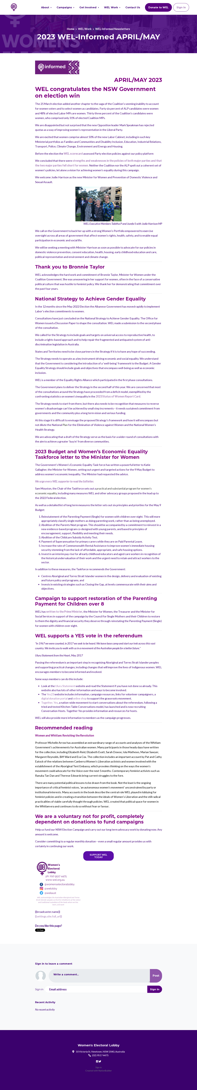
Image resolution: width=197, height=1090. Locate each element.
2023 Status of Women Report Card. (118, 396)
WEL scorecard (73, 153)
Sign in (181, 7)
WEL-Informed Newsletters (112, 29)
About (45, 7)
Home (70, 29)
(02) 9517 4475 (100, 1055)
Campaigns (65, 7)
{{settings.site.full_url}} (48, 916)
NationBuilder (105, 1070)
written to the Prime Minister (64, 611)
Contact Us (132, 7)
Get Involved (88, 7)
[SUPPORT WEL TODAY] (98, 856)
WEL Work (111, 7)
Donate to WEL (158, 7)
